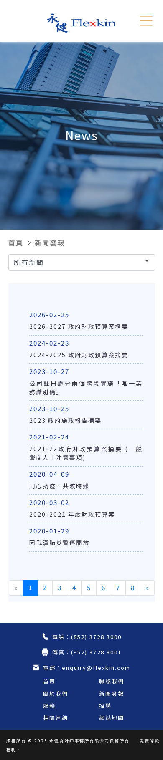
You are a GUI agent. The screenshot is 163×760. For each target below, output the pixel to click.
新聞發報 (50, 242)
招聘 (105, 706)
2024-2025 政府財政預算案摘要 (78, 355)
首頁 (15, 242)
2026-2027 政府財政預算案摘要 (78, 326)
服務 (49, 706)
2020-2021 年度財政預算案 (72, 514)
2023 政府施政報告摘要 (65, 420)
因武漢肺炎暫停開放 (59, 542)
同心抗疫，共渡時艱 (59, 486)
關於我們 (55, 693)
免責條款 (150, 740)
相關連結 (55, 718)
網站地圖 (111, 718)
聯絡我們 (111, 681)
